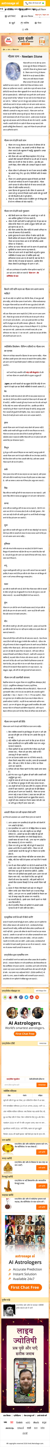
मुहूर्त (12, 23)
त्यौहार (40, 1095)
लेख (9, 1095)
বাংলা (35, 1428)
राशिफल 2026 (30, 9)
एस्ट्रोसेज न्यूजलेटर (13, 1079)
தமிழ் (28, 1422)
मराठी (29, 1428)
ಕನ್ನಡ (44, 1422)
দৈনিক (43, 1428)
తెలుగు (36, 1422)
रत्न (9, 50)
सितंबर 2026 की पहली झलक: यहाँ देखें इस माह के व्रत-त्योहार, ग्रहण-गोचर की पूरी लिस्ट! (26, 1134)
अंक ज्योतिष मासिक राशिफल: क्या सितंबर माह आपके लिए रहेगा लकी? (26, 1111)
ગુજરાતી (20, 1428)
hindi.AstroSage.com (35, 1443)
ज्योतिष (25, 23)
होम (4, 50)
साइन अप (46, 15)
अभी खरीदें (41, 1152)
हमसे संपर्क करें (42, 1415)
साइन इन (38, 15)
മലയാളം (10, 1428)
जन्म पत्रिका (18, 9)
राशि (25, 29)
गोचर (38, 23)
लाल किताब (7, 1415)
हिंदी (11, 1422)
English (19, 1422)
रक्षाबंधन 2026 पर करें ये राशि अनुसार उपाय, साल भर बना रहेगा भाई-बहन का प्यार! (26, 1123)
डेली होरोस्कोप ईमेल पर (36, 1079)
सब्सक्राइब (42, 1043)
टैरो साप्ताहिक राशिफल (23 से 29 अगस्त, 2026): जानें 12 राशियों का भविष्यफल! (26, 1106)
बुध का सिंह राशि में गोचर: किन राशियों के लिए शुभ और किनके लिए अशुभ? (26, 1117)
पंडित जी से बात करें (33, 3)
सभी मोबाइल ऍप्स (41, 991)
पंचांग (24, 1095)
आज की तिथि (8, 9)
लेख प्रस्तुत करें (29, 1415)
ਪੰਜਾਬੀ (25, 1433)
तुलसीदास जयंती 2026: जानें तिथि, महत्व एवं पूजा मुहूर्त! (22, 1128)
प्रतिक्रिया (17, 1415)
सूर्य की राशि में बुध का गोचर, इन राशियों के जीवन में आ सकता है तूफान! (26, 1100)
